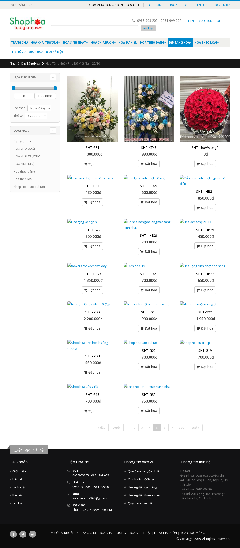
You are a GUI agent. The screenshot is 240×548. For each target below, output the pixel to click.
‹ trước (115, 427)
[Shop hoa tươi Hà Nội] (149, 342)
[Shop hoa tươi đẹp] (205, 342)
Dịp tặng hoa (179, 42)
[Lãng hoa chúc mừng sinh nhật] (149, 386)
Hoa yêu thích (179, 5)
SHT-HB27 (93, 230)
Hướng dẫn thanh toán (144, 495)
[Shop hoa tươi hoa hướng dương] (93, 345)
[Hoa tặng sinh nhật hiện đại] (149, 178)
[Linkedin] (32, 534)
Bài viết (17, 495)
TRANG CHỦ (88, 533)
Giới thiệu (19, 471)
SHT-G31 (92, 147)
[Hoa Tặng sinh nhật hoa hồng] (205, 266)
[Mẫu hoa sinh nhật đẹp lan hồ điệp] (205, 180)
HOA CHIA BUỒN (102, 42)
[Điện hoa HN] (149, 266)
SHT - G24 (92, 312)
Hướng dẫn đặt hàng (142, 487)
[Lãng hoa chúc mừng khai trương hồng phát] (149, 109)
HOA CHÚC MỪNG (192, 533)
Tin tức (202, 5)
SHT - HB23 (149, 274)
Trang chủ (19, 42)
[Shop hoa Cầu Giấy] (93, 386)
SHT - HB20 (149, 186)
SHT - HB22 (205, 274)
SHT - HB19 (92, 186)
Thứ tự (18, 115)
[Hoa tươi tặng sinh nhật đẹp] (93, 304)
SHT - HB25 (205, 230)
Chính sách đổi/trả (141, 479)
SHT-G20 (149, 350)
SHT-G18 (92, 394)
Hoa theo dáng (152, 42)
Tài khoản (154, 5)
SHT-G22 (205, 312)
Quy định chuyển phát (143, 471)
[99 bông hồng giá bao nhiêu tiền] (205, 109)
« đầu (101, 427)
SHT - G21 (92, 356)
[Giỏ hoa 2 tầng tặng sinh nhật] (93, 109)
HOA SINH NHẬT (74, 42)
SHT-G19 (205, 350)
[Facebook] (13, 534)
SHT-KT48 (149, 147)
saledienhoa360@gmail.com (92, 498)
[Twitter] (22, 534)
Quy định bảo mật (140, 503)
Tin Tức (17, 52)
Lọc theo (20, 108)
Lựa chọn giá (25, 77)
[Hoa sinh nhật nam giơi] (205, 304)
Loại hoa (21, 130)
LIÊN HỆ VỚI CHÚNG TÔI (204, 21)
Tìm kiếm (18, 503)
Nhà (13, 63)
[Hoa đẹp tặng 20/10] (205, 222)
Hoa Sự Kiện (128, 42)
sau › (182, 427)
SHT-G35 (149, 394)
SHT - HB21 (205, 191)
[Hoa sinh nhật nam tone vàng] (149, 304)
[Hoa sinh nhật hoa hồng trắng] (93, 178)
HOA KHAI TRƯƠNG (44, 42)
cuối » (196, 427)
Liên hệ (17, 479)
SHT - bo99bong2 (205, 147)
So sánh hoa (23, 5)
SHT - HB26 (149, 235)
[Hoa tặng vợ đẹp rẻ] (93, 222)
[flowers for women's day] (93, 266)
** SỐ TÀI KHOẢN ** (64, 533)
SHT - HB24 (92, 274)
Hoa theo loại (206, 42)
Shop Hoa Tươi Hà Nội (45, 52)
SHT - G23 (149, 312)
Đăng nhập (222, 5)
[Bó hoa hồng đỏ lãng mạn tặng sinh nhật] (149, 224)
